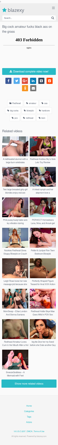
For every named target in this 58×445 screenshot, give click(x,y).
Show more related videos (29, 383)
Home (29, 405)
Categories (29, 411)
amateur (32, 103)
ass (45, 103)
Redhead (16, 103)
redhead (29, 117)
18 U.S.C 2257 (19, 431)
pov (16, 117)
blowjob (30, 110)
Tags (29, 416)
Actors (29, 422)
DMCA (29, 431)
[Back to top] (53, 440)
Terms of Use (39, 431)
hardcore (45, 110)
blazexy (15, 10)
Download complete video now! (31, 71)
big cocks (14, 110)
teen (43, 117)
